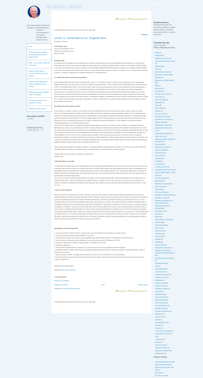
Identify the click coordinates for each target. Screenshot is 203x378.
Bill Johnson (159, 373)
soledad (157, 342)
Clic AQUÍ (30, 119)
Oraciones (158, 189)
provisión (158, 325)
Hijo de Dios (159, 144)
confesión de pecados (162, 274)
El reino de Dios (160, 114)
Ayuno (157, 69)
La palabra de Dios (161, 167)
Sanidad (157, 239)
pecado (157, 319)
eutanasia (158, 291)
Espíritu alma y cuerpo (162, 125)
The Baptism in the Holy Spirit (164, 258)
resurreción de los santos (163, 331)
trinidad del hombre (161, 348)
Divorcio (157, 111)
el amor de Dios (160, 286)
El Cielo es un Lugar (161, 375)
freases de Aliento (160, 297)
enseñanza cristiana (161, 289)
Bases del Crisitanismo (68, 270)
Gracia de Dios (160, 136)
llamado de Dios (160, 308)
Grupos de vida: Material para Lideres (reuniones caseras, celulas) (38, 84)
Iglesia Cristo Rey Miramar (163, 365)
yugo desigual (159, 353)
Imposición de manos (162, 147)
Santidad (158, 242)
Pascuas (158, 214)
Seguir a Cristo (160, 245)
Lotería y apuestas (161, 178)
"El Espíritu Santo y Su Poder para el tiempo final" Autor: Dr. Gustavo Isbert (38, 55)
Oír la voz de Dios (160, 192)
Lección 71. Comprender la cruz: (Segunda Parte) (80, 38)
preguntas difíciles (161, 322)
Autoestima (158, 66)
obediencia (158, 314)
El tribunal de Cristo (161, 116)
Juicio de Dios (159, 153)
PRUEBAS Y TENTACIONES (164, 195)
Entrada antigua (143, 285)
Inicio (30, 46)
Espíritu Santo (159, 122)
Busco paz (158, 88)
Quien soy (158, 228)
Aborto (157, 53)
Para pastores (159, 211)
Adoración (158, 55)
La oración (158, 164)
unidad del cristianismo (162, 350)
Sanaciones (159, 236)
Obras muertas (159, 186)
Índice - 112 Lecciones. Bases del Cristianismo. (39, 64)
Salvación (158, 233)
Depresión (158, 102)
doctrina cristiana (160, 283)
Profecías (158, 222)
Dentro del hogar (160, 100)
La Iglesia (158, 158)
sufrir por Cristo (160, 345)
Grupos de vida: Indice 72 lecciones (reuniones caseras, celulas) (38, 73)
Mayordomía (159, 181)
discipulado (158, 280)
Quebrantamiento (160, 225)
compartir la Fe (160, 272)
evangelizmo (159, 294)
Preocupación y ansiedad (163, 219)
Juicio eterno (159, 155)
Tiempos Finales (160, 263)
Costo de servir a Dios (162, 94)
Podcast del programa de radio (165, 362)
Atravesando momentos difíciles (165, 61)
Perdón (157, 217)
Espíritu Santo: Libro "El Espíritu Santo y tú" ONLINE (39, 93)
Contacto (172, 3)
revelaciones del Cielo (162, 334)
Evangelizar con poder (162, 128)
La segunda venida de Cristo (164, 170)
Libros (157, 175)
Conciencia (158, 91)
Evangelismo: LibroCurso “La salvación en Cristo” (38, 102)
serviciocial (158, 339)
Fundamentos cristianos (162, 133)
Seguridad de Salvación (162, 248)
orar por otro (159, 317)
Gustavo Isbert (64, 6)
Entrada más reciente (61, 285)
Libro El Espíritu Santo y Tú (163, 172)
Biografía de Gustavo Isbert (37, 108)
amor (156, 266)
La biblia (158, 161)
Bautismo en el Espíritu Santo (164, 80)
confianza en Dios (161, 277)
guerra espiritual (160, 300)
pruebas (157, 328)
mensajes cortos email (162, 311)
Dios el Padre (159, 108)
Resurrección (159, 231)
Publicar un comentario (61, 281)
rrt (155, 336)
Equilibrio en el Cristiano (163, 119)
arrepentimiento (160, 269)
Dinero (157, 105)
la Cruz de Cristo (160, 303)
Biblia (157, 85)
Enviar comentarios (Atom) (71, 288)
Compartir (144, 34)
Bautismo (158, 77)
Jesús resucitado (160, 150)
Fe (156, 131)
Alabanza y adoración (162, 58)
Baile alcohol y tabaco (162, 72)
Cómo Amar (159, 97)
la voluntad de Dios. (161, 305)
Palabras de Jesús (161, 198)
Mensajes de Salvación (162, 184)
